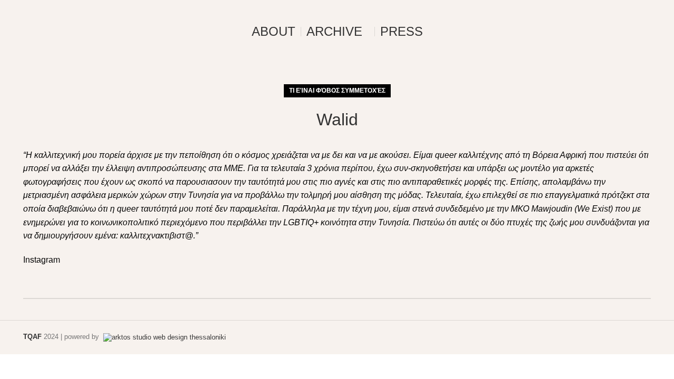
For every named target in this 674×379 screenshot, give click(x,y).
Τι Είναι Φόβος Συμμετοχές (337, 90)
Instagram (41, 259)
